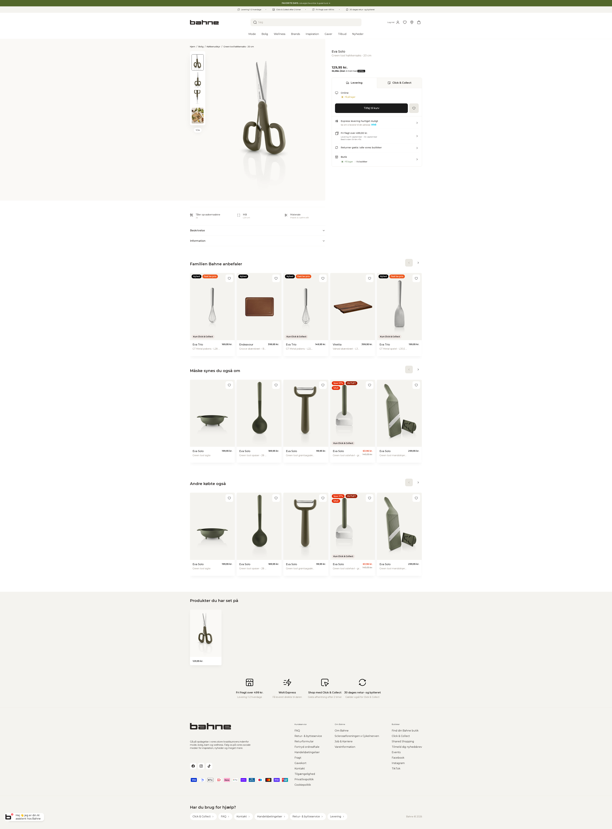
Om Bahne (342, 730)
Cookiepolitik (303, 784)
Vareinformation (345, 746)
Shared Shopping (403, 741)
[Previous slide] (197, 55)
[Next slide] (197, 121)
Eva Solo (338, 51)
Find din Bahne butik (405, 730)
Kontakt (300, 768)
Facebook (398, 757)
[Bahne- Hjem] (219, 22)
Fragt (298, 757)
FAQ (297, 730)
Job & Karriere (344, 741)
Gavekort (300, 763)
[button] (377, 124)
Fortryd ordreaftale (307, 746)
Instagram (398, 763)
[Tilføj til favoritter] (414, 108)
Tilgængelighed (305, 773)
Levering (356, 82)
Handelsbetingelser (307, 752)
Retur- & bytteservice (308, 736)
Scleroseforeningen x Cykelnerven (357, 736)
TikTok (396, 768)
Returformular (304, 741)
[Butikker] (412, 22)
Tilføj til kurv (371, 108)
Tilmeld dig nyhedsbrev (407, 746)
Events (396, 752)
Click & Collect (401, 82)
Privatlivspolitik (304, 779)
